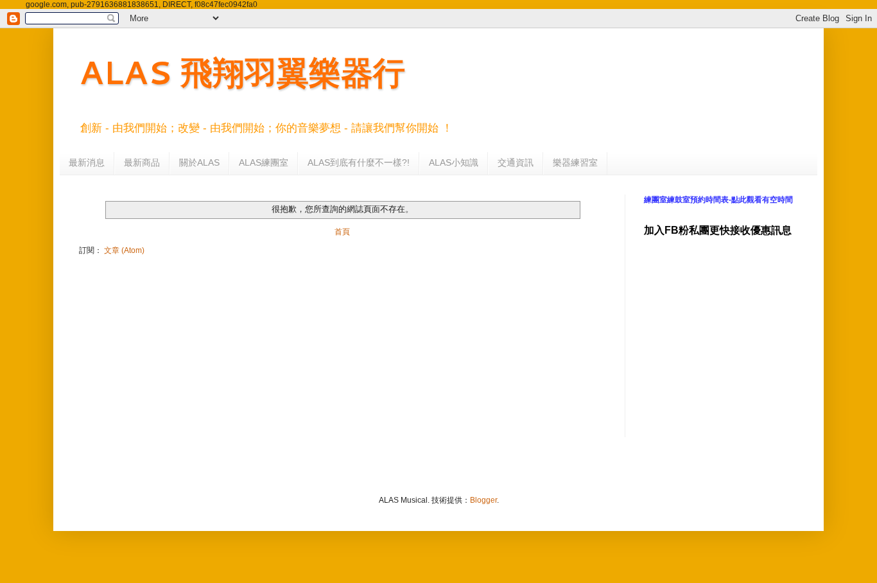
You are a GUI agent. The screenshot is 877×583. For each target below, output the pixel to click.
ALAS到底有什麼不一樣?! (359, 162)
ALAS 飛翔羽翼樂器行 (242, 71)
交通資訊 (516, 162)
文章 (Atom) (124, 250)
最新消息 (87, 162)
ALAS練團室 (263, 162)
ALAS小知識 (453, 162)
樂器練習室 (575, 162)
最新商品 (142, 162)
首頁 (342, 231)
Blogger (483, 500)
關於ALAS (199, 162)
